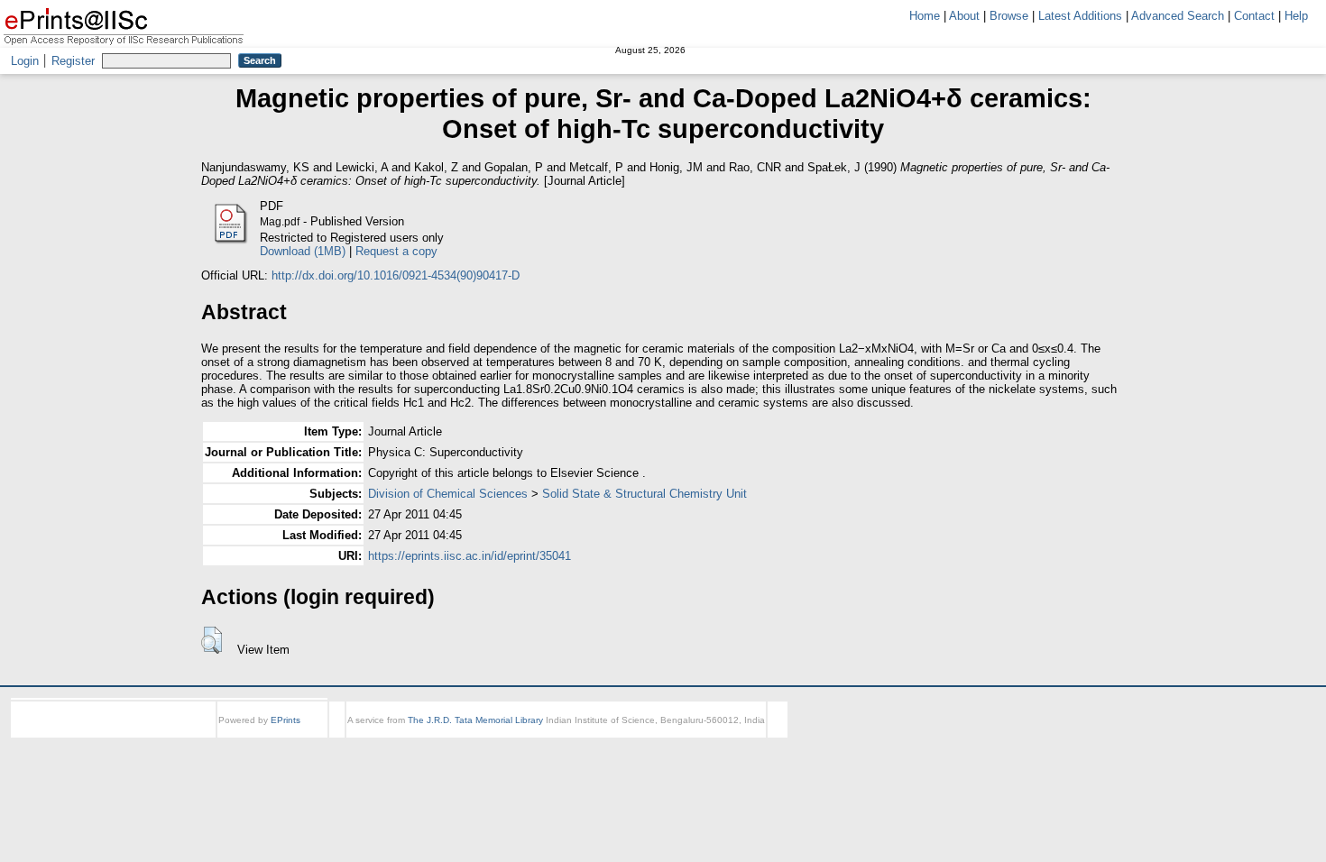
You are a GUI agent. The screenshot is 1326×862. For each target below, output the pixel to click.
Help (1296, 16)
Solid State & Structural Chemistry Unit (644, 493)
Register (73, 61)
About (964, 16)
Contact (1254, 16)
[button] (211, 640)
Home (924, 16)
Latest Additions (1080, 16)
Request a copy (396, 251)
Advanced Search (1177, 16)
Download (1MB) (302, 251)
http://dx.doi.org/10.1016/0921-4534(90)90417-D (396, 275)
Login (25, 61)
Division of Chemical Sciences (448, 493)
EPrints (285, 720)
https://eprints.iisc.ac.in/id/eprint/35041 (469, 556)
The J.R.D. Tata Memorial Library (475, 720)
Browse (1009, 16)
